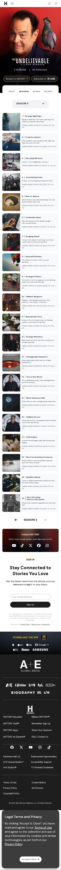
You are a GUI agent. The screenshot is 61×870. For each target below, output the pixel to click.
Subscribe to (40, 78)
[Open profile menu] (55, 3)
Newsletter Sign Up (41, 723)
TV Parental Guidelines (42, 767)
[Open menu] (12, 3)
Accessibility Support (41, 762)
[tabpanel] (30, 373)
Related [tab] (48, 91)
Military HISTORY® (41, 717)
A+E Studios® (9, 767)
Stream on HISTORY (15, 78)
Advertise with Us (11, 756)
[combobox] (30, 103)
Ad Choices (37, 788)
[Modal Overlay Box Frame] (30, 593)
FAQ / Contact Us (40, 736)
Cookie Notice (39, 782)
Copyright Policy (11, 793)
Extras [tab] (36, 91)
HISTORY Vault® (11, 723)
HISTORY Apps (10, 730)
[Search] (49, 3)
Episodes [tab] (24, 91)
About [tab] (12, 91)
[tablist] (30, 89)
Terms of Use (9, 782)
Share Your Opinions (42, 730)
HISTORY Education (13, 717)
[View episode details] (30, 122)
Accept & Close (29, 859)
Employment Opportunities (44, 756)
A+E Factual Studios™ (13, 762)
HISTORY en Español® (14, 736)
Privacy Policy (10, 788)
